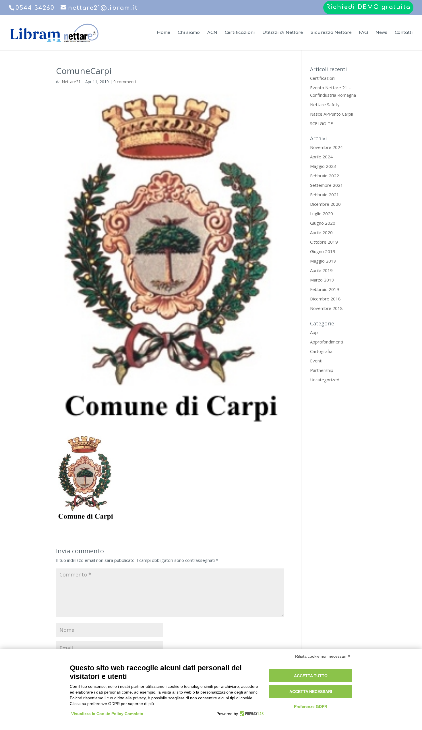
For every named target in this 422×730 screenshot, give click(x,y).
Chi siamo (189, 33)
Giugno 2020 (322, 223)
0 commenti (124, 81)
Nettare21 (71, 81)
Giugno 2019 (322, 251)
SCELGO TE (321, 123)
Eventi (316, 361)
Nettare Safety (325, 104)
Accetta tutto (311, 675)
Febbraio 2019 (324, 289)
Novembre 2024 (326, 147)
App (314, 332)
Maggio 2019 (323, 261)
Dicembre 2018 (325, 299)
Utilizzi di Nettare (282, 33)
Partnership (321, 370)
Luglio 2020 (321, 213)
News (381, 33)
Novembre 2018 (326, 308)
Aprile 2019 (321, 270)
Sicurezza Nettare (331, 33)
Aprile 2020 (321, 232)
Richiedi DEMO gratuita (368, 7)
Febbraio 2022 (324, 175)
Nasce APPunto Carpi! (331, 114)
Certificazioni (240, 33)
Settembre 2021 (326, 185)
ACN (212, 33)
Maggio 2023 (323, 166)
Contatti (404, 33)
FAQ (363, 33)
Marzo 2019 (322, 280)
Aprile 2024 (321, 157)
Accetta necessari (310, 691)
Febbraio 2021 (324, 194)
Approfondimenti (326, 342)
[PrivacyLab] (251, 714)
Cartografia (321, 351)
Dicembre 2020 (325, 204)
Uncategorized (324, 380)
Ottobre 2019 (324, 242)
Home (163, 33)
